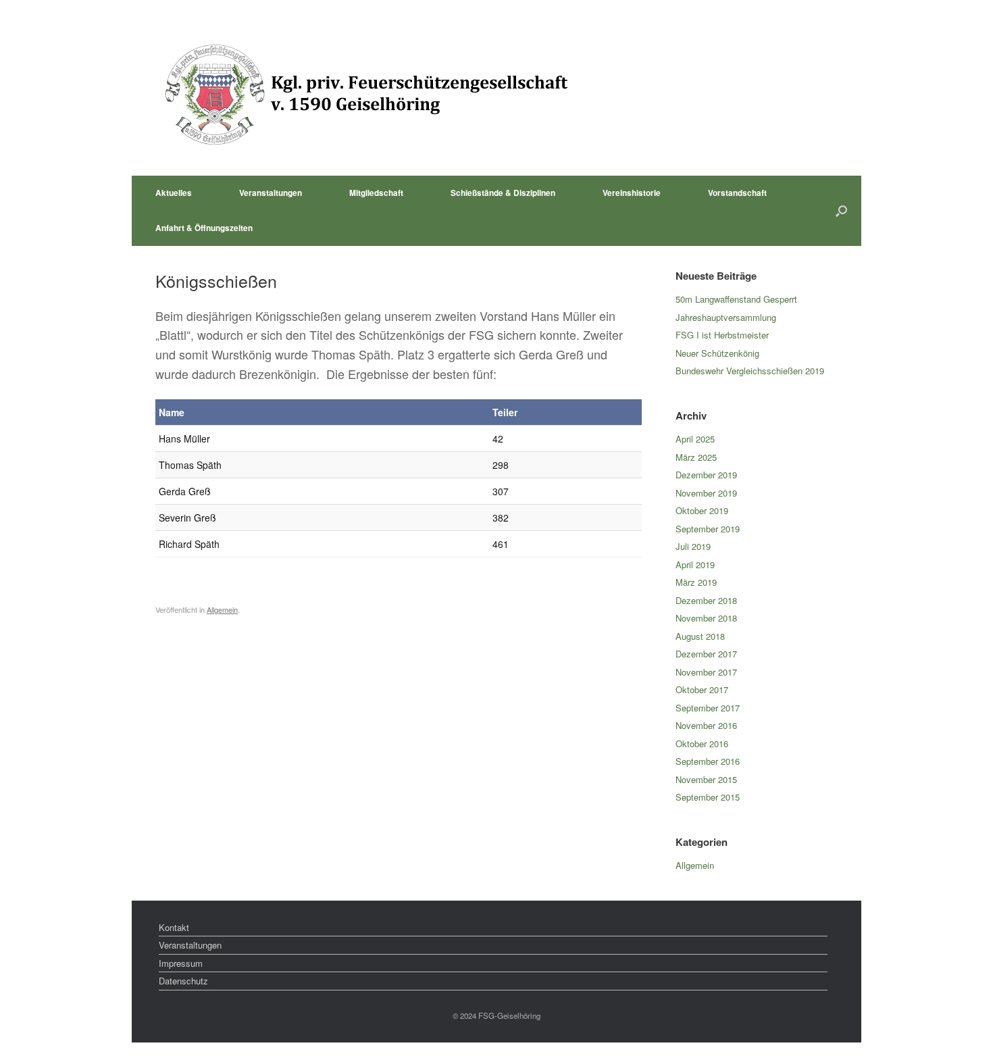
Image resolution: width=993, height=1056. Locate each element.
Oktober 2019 (702, 510)
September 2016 (708, 761)
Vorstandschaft (737, 193)
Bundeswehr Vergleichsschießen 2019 (750, 370)
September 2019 (708, 528)
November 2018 (706, 617)
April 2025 (695, 438)
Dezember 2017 (706, 653)
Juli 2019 (693, 546)
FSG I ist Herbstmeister (722, 334)
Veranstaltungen (270, 193)
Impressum (181, 963)
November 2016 (706, 725)
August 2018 (700, 636)
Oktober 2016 (702, 743)
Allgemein (222, 609)
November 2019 (706, 492)
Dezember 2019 (706, 474)
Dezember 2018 (706, 600)
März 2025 (696, 457)
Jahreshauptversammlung (726, 317)
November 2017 (706, 671)
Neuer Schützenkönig (717, 353)
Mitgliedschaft (376, 193)
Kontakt (174, 927)
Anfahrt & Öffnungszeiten (204, 228)
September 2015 (708, 796)
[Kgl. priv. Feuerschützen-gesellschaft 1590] (364, 94)
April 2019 (695, 564)
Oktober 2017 (702, 689)
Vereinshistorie (632, 193)
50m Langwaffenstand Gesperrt (736, 299)
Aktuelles (173, 193)
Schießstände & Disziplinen (503, 193)
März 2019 (696, 582)
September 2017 (708, 707)
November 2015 (706, 779)
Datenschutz (183, 980)
